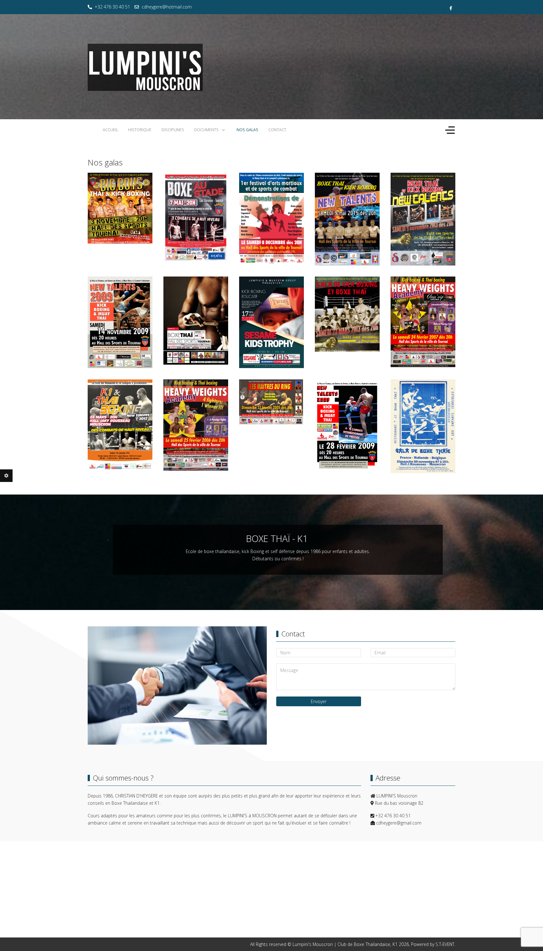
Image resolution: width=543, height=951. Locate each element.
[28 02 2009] (347, 425)
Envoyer (318, 701)
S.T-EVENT (445, 944)
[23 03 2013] (347, 314)
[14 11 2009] (120, 322)
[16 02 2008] (195, 321)
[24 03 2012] (120, 425)
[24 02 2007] (423, 322)
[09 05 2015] (347, 219)
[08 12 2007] (271, 218)
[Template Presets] (6, 475)
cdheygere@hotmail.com (167, 7)
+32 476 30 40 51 (112, 7)
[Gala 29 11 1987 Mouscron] (423, 426)
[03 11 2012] (120, 208)
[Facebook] (450, 8)
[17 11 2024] (271, 322)
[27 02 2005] (271, 401)
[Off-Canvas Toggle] (450, 130)
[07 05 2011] (195, 217)
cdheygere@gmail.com (398, 823)
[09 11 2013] (423, 219)
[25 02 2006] (195, 425)
